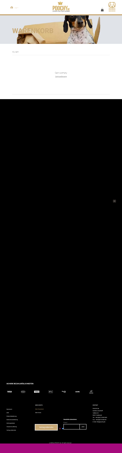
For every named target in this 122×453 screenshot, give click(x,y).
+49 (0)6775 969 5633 (101, 417)
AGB (7, 412)
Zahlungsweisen (10, 423)
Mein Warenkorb (39, 409)
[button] (102, 9)
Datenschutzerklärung (12, 419)
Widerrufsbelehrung (11, 416)
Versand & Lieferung (11, 426)
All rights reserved (66, 443)
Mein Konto (38, 412)
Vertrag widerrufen (11, 430)
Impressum (9, 409)
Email (65, 422)
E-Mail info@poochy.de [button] (99, 422)
